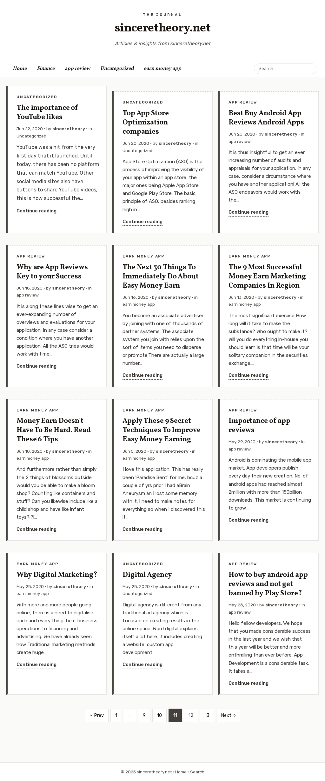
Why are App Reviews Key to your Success (52, 272)
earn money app (162, 68)
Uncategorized (117, 68)
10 (159, 715)
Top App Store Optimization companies (146, 123)
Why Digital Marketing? (57, 575)
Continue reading (36, 211)
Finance (46, 68)
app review (77, 68)
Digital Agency (147, 575)
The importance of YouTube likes (47, 112)
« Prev (97, 715)
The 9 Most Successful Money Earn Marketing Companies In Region (267, 277)
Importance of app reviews (259, 425)
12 (191, 715)
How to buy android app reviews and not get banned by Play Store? (268, 584)
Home (20, 68)
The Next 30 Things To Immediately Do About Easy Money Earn (161, 277)
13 (207, 715)
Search (197, 771)
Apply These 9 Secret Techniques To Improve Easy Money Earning (162, 430)
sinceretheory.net (163, 28)
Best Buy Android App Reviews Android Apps (266, 118)
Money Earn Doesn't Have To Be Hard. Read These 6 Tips (54, 430)
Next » (228, 715)
